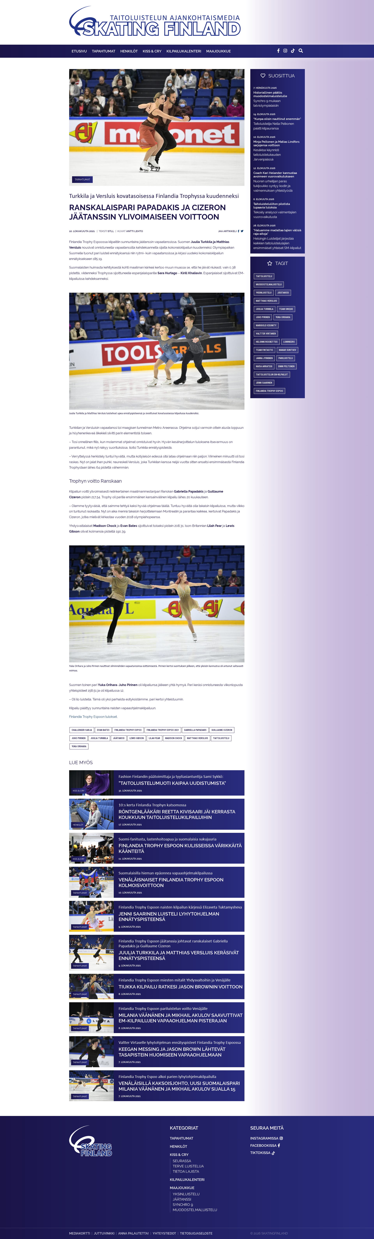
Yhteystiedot (164, 1233)
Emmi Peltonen (286, 366)
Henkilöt (129, 51)
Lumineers (289, 341)
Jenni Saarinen (264, 382)
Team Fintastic (264, 350)
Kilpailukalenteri (184, 51)
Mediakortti (79, 1233)
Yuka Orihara (79, 746)
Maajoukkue (218, 51)
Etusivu (79, 51)
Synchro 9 (183, 1205)
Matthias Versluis (197, 738)
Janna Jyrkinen (264, 358)
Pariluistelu (286, 358)
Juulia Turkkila (99, 738)
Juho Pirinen (79, 738)
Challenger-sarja (82, 730)
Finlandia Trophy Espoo (128, 730)
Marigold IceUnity (266, 325)
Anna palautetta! (133, 1233)
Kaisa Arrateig (264, 366)
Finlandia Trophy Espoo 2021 (163, 730)
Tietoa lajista (186, 1171)
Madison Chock (173, 738)
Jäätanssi (118, 738)
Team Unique (286, 309)
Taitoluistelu (221, 738)
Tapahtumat (103, 51)
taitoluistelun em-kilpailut (272, 374)
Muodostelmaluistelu (269, 284)
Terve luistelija (188, 1166)
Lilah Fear (154, 738)
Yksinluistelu (186, 1194)
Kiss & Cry (152, 51)
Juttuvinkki (104, 1233)
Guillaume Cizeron (222, 730)
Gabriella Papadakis (195, 730)
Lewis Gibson (137, 738)
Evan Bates (103, 730)
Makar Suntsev (287, 350)
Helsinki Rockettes (267, 341)
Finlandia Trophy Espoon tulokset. (93, 717)
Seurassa (182, 1161)
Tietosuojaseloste (196, 1233)
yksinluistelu (264, 292)
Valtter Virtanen (266, 333)
